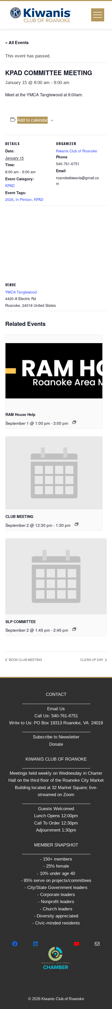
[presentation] (53, 371)
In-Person (24, 199)
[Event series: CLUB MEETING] (76, 524)
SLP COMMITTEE (20, 621)
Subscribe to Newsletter (56, 737)
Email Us (56, 708)
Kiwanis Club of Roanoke (76, 150)
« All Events (17, 42)
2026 (9, 199)
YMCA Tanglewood (21, 292)
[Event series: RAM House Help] (74, 422)
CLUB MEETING (19, 516)
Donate (56, 744)
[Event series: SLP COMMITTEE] (74, 629)
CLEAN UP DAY (92, 659)
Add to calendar (32, 120)
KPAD (10, 185)
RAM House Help (20, 414)
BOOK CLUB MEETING (25, 659)
